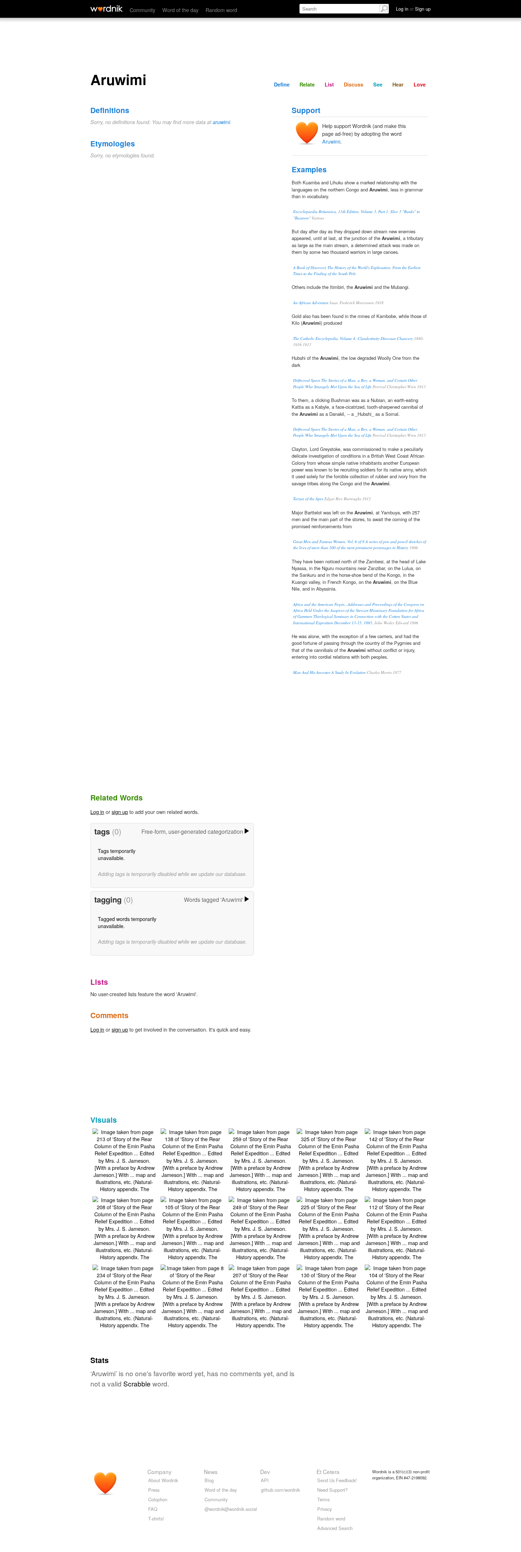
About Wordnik (163, 1480)
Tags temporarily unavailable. (116, 854)
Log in (97, 811)
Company (159, 1471)
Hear (398, 84)
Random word (221, 9)
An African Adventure (311, 302)
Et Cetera (328, 1471)
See (377, 84)
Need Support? (332, 1489)
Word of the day (180, 9)
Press (153, 1489)
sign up (120, 811)
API (265, 1480)
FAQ (152, 1509)
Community (142, 9)
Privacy (324, 1509)
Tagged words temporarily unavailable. (127, 922)
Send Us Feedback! (337, 1480)
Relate (307, 84)
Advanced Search (335, 1528)
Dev (265, 1471)
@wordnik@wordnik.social (231, 1509)
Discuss (353, 84)
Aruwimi (331, 141)
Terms (323, 1499)
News (211, 1471)
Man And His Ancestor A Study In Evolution (329, 672)
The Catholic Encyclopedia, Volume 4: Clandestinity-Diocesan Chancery (353, 338)
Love (420, 84)
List (329, 84)
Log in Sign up (413, 8)
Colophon (157, 1499)
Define (282, 84)
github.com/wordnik (280, 1489)
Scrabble (137, 1383)
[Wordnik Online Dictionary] (106, 8)
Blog (209, 1480)
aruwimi (221, 121)
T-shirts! (156, 1518)
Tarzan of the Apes (308, 498)
